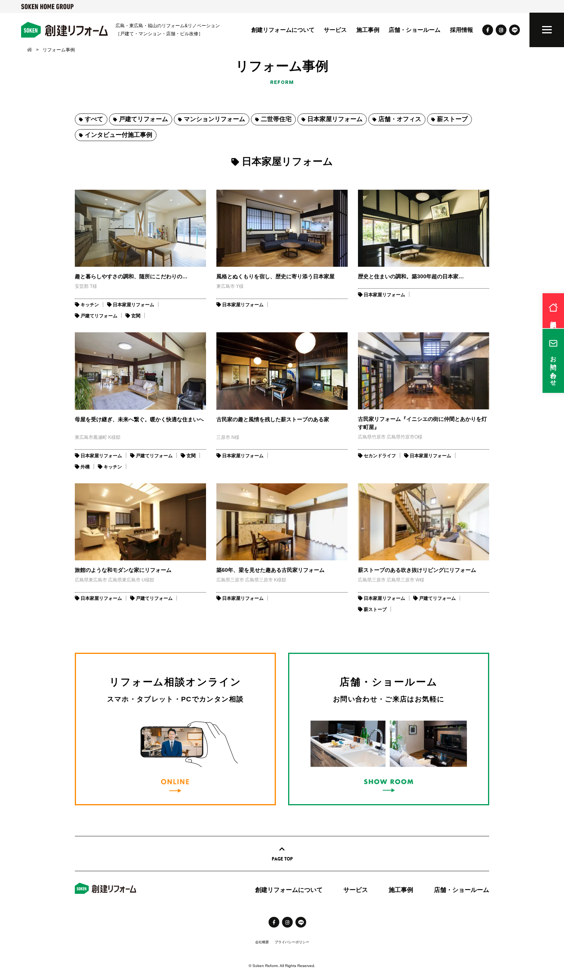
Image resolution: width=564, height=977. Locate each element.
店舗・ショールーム (414, 29)
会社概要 (262, 942)
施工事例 (367, 29)
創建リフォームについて (283, 29)
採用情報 (461, 29)
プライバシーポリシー (292, 942)
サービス (335, 29)
